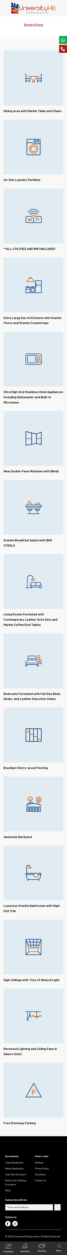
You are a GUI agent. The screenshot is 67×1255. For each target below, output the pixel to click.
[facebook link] (8, 1223)
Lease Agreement (14, 1162)
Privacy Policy (42, 1168)
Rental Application (14, 1168)
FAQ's (8, 1190)
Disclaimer (40, 1174)
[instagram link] (15, 1223)
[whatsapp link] (63, 40)
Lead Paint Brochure (15, 1174)
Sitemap (39, 1162)
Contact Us (40, 1180)
